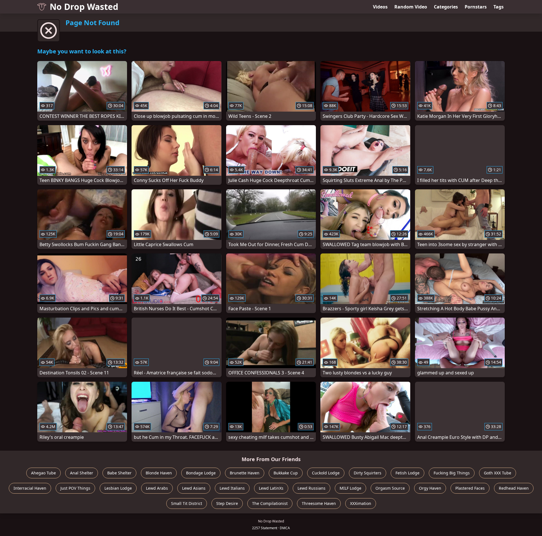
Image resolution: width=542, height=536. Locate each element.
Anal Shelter (81, 473)
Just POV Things (75, 488)
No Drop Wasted (84, 6)
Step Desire (227, 503)
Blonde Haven (159, 473)
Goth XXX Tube (497, 473)
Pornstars (476, 7)
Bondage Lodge (201, 473)
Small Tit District (186, 503)
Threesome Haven (319, 503)
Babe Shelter (119, 473)
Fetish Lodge (407, 473)
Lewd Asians (194, 488)
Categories (446, 7)
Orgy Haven (430, 488)
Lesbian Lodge (118, 488)
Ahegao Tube (43, 473)
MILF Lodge (350, 488)
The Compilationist (270, 503)
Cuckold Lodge (326, 473)
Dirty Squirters (367, 473)
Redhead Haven (514, 488)
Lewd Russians (311, 488)
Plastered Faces (470, 488)
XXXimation (360, 503)
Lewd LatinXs (271, 488)
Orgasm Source (390, 488)
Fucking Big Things (452, 473)
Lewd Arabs (157, 488)
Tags (498, 7)
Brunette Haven (244, 473)
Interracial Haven (30, 488)
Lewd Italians (232, 488)
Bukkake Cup (286, 473)
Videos (380, 7)
